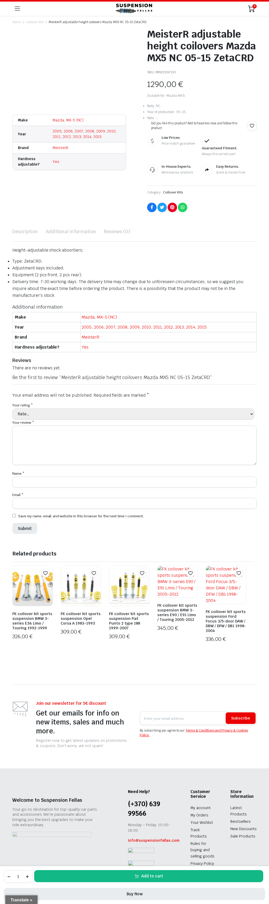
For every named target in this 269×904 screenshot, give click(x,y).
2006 (68, 131)
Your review (23, 422)
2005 (57, 131)
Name (18, 473)
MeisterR (60, 147)
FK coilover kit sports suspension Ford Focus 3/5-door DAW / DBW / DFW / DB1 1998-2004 (226, 621)
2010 (111, 131)
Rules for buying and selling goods (202, 850)
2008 (89, 131)
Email (17, 495)
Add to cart (152, 876)
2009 (100, 131)
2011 (57, 136)
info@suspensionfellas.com (153, 840)
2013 (77, 136)
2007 (79, 131)
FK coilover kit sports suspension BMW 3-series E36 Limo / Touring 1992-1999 (32, 620)
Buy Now (135, 893)
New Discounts (243, 828)
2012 (67, 136)
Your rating (22, 405)
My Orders (199, 815)
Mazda (58, 120)
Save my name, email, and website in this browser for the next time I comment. (81, 516)
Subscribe (240, 718)
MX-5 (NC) (75, 120)
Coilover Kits (35, 22)
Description (25, 231)
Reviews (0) (117, 231)
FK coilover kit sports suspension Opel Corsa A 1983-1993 (81, 618)
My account (200, 807)
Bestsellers (240, 821)
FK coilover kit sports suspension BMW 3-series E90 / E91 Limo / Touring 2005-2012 (177, 612)
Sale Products (242, 836)
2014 (87, 136)
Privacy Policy (202, 863)
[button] (252, 125)
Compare (48, 583)
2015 (97, 136)
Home (16, 22)
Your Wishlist (201, 822)
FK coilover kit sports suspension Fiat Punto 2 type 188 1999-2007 (129, 620)
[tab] (25, 231)
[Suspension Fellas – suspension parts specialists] (134, 9)
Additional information (71, 231)
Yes (56, 161)
